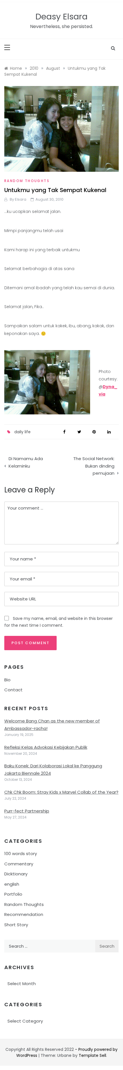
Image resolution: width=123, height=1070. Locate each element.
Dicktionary (15, 874)
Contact (13, 690)
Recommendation (23, 914)
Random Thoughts (26, 180)
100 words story (20, 854)
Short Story (16, 925)
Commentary (18, 864)
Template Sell (92, 1055)
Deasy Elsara (61, 16)
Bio (7, 680)
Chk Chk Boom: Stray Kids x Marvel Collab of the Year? (61, 792)
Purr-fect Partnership (26, 811)
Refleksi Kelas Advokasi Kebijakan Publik (45, 747)
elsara (20, 199)
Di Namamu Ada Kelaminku (26, 462)
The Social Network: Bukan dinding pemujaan (93, 466)
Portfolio (13, 894)
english (11, 884)
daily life (22, 432)
